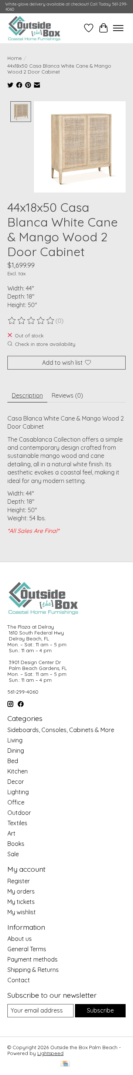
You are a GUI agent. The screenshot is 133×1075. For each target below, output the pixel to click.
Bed (12, 761)
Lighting (18, 792)
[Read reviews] (31, 320)
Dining (15, 750)
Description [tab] (27, 395)
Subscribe (100, 1010)
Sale (13, 854)
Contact (18, 980)
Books (15, 843)
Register (18, 881)
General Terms (26, 949)
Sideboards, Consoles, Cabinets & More (60, 730)
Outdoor (19, 812)
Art (11, 833)
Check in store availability (45, 344)
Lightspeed (50, 1053)
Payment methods (32, 959)
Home (14, 58)
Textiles (17, 823)
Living (15, 740)
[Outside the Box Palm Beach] (34, 28)
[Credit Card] (65, 1064)
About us (19, 938)
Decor (15, 781)
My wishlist (21, 912)
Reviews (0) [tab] (67, 395)
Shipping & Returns (33, 969)
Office (15, 802)
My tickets (21, 901)
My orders (21, 891)
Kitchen (17, 771)
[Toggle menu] (118, 28)
